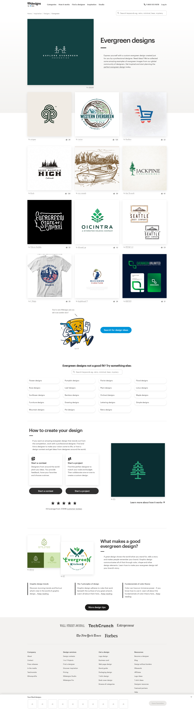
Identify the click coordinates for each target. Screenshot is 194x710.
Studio (101, 4)
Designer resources (141, 684)
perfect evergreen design (114, 67)
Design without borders (143, 664)
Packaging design (105, 672)
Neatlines (128, 139)
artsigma (33, 139)
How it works (64, 4)
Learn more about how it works (146, 502)
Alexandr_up (82, 247)
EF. (64, 576)
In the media (32, 668)
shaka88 (91, 87)
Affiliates (137, 672)
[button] (191, 697)
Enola (32, 193)
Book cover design (105, 680)
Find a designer (78, 4)
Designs (47, 13)
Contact (30, 660)
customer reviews (74, 509)
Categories (51, 4)
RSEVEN (128, 301)
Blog (136, 660)
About (29, 656)
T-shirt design (104, 676)
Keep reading (43, 594)
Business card (104, 660)
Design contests (69, 656)
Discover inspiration (70, 668)
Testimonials (32, 672)
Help (136, 692)
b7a (114, 499)
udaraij (31, 570)
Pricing (65, 672)
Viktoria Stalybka (35, 247)
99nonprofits (32, 676)
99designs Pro (68, 680)
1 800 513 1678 (152, 4)
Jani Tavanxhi (130, 193)
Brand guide (103, 668)
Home (29, 13)
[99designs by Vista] (34, 4)
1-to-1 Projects (68, 660)
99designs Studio (69, 676)
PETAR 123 (129, 247)
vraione (80, 139)
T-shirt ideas (138, 680)
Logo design (103, 656)
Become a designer (141, 656)
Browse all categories (107, 684)
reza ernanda (82, 193)
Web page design (105, 664)
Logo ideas (138, 676)
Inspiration (91, 4)
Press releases (32, 664)
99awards (138, 668)
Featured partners (141, 688)
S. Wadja (33, 301)
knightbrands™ (83, 301)
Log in (164, 4)
